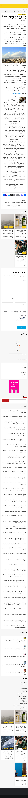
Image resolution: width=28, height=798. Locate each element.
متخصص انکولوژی (23, 682)
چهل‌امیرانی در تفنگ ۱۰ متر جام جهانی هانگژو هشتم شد (15, 511)
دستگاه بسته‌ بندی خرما (22, 695)
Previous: (15, 201)
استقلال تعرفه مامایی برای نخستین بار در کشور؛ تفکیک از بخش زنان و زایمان (14, 665)
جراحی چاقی (24, 690)
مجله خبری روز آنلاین (16, 93)
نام (12, 298)
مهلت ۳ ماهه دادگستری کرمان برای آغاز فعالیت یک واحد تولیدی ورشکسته (14, 548)
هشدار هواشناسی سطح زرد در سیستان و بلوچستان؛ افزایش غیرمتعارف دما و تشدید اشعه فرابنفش (15, 569)
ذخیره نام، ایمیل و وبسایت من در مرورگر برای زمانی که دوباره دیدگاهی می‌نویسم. (15, 312)
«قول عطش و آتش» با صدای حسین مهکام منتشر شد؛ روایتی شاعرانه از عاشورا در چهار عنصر (15, 445)
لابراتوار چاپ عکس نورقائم (21, 700)
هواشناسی (19, 14)
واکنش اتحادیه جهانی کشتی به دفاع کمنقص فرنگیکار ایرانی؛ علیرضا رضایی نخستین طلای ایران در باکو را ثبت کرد (14, 489)
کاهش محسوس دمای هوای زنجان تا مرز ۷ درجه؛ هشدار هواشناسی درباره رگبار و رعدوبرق (15, 539)
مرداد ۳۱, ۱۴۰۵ (5, 236)
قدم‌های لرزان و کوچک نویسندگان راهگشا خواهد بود (16, 565)
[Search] (2, 6)
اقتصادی (24, 367)
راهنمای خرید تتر (23, 691)
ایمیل (24, 298)
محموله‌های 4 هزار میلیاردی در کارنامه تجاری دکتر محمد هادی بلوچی (14, 554)
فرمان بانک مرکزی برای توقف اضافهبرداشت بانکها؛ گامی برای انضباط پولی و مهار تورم (14, 483)
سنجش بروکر (24, 684)
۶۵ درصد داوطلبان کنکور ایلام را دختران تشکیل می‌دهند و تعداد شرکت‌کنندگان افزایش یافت (21, 259)
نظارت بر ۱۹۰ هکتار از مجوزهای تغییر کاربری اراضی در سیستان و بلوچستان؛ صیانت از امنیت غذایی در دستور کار (14, 575)
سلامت (25, 370)
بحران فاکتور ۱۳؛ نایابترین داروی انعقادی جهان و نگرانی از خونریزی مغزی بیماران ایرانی (15, 649)
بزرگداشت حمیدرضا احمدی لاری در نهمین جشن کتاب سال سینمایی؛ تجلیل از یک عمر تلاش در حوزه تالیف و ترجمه (15, 603)
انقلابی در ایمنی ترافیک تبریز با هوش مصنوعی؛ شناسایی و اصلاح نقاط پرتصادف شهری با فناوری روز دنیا (14, 620)
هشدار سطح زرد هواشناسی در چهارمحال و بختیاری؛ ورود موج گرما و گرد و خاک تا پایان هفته (15, 598)
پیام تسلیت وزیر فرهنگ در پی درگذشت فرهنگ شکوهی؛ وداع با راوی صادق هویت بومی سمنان (14, 478)
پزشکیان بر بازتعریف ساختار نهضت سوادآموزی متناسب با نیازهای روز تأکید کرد (15, 434)
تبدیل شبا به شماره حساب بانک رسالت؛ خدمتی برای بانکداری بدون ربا (14, 609)
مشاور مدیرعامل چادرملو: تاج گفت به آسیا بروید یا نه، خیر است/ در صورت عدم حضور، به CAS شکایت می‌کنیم (15, 527)
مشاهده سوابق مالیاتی (22, 693)
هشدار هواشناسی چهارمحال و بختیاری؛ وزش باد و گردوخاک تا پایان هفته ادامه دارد (14, 472)
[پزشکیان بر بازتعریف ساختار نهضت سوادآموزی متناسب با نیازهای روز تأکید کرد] (21, 770)
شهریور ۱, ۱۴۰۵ (18, 236)
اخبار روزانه (24, 14)
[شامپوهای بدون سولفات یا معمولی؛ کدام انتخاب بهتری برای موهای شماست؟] (21, 221)
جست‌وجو (24, 396)
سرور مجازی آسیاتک (23, 697)
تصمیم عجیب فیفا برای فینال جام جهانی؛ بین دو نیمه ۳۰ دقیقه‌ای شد (15, 560)
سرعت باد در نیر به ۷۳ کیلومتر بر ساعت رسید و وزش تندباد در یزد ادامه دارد (8, 232)
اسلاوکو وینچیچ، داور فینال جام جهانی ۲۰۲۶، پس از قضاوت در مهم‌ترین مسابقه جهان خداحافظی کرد (15, 500)
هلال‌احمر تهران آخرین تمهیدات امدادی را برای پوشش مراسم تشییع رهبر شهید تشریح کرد (15, 641)
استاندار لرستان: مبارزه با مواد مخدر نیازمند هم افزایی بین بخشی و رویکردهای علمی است (15, 626)
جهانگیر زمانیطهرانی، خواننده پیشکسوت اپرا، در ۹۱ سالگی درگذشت (15, 586)
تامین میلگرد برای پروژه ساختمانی (20, 705)
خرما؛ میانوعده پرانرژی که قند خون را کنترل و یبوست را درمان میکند (14, 673)
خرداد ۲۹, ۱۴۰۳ (17, 20)
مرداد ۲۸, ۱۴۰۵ (23, 265)
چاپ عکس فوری (24, 688)
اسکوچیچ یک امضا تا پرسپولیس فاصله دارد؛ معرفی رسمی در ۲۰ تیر (14, 615)
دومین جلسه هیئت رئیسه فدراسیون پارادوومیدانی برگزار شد (14, 467)
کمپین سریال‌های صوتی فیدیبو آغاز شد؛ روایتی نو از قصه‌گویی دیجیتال (14, 533)
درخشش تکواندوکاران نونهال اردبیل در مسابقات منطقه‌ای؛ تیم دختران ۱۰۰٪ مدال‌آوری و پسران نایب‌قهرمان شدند (14, 462)
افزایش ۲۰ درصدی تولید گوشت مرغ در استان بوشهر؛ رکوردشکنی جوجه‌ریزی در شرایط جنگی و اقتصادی (16, 457)
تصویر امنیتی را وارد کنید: (21, 320)
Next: (11, 205)
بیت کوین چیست (23, 703)
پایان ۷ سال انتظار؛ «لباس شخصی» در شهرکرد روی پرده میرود (14, 544)
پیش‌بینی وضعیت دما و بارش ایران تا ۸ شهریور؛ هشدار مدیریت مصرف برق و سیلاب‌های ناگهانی (14, 522)
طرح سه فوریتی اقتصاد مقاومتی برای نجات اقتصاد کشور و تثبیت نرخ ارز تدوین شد (14, 440)
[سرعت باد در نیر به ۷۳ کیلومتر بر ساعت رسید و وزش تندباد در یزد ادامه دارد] (7, 221)
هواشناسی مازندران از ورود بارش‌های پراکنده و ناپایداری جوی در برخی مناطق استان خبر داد (14, 428)
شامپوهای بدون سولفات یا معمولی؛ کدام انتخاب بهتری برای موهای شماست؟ (21, 232)
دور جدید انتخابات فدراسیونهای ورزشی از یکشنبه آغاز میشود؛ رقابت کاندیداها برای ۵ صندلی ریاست (14, 592)
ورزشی (25, 377)
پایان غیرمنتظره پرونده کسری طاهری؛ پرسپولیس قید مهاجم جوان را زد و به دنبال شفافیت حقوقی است (15, 581)
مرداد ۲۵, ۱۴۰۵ (23, 784)
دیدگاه (24, 280)
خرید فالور (25, 701)
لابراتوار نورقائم (24, 698)
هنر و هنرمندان (23, 372)
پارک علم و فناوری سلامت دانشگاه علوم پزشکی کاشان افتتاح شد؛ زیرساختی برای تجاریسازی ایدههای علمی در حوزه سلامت (14, 657)
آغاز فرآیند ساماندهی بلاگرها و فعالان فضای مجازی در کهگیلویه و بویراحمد (14, 516)
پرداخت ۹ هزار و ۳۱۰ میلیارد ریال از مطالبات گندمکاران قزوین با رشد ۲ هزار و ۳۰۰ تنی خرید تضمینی (14, 506)
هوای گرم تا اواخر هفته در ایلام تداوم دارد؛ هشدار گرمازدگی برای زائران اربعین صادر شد (15, 495)
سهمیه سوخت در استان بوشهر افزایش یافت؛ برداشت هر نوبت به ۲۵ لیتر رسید (14, 451)
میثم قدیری (23, 20)
